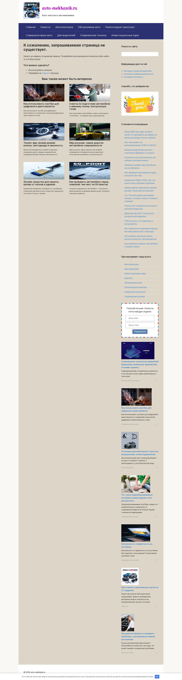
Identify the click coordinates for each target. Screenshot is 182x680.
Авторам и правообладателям (138, 71)
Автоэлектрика (64, 27)
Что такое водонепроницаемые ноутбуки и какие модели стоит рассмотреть (137, 498)
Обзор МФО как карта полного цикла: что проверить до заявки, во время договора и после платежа (140, 135)
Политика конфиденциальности (138, 74)
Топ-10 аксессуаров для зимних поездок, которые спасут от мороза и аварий (140, 198)
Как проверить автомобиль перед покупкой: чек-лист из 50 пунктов (88, 183)
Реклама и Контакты (133, 77)
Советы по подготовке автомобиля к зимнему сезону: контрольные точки (89, 106)
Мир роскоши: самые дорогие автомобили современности (86, 144)
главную (46, 73)
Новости (45, 27)
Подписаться (140, 331)
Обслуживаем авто (89, 27)
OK (157, 677)
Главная (31, 27)
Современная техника (93, 35)
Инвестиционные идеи (125, 35)
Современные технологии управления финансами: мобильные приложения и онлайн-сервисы (139, 364)
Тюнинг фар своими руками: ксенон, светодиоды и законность (43, 144)
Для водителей (66, 35)
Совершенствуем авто (39, 35)
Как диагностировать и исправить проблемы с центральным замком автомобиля (138, 636)
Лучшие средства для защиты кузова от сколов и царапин (41, 183)
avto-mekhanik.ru (59, 8)
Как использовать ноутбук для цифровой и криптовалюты (41, 105)
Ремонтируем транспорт (120, 27)
